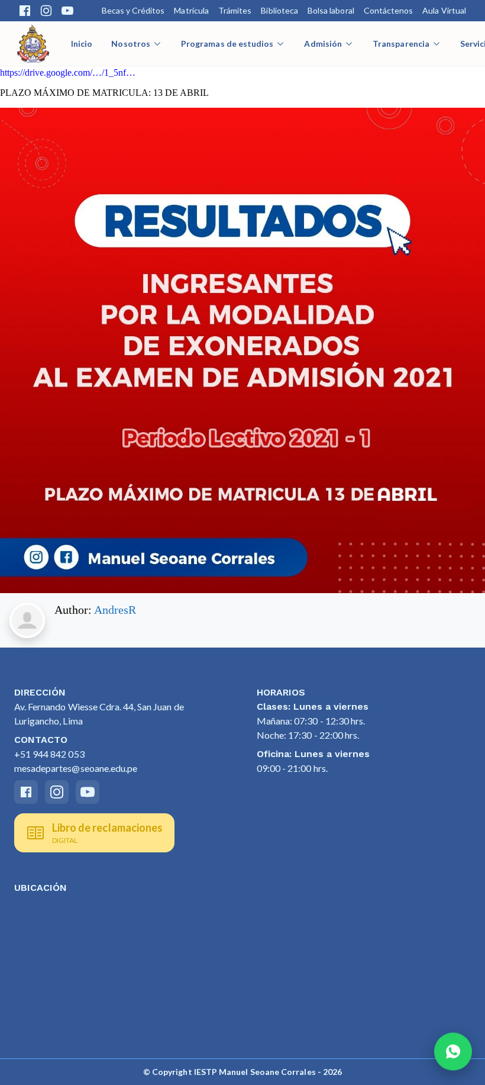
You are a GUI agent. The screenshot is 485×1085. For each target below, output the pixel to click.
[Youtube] (67, 10)
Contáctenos (388, 10)
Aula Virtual (444, 10)
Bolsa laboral (331, 10)
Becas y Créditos (133, 10)
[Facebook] (24, 10)
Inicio (81, 43)
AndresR (115, 609)
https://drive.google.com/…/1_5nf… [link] (67, 72)
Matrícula (191, 10)
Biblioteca (279, 10)
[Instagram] (46, 10)
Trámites (234, 10)
